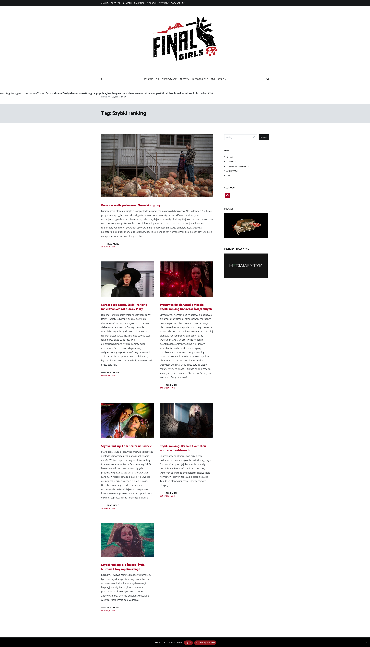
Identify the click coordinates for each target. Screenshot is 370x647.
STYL (213, 79)
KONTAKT (231, 161)
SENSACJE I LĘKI (151, 79)
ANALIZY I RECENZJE (110, 3)
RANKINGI (139, 3)
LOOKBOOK (151, 3)
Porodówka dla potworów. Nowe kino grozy (130, 205)
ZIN (184, 3)
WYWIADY (164, 3)
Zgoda (188, 642)
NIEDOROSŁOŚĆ (200, 79)
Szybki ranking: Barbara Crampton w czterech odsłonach (183, 448)
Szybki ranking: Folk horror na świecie (126, 446)
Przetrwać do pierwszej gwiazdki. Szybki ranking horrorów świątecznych (186, 306)
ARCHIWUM (232, 170)
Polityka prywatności (205, 642)
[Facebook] (227, 195)
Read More (113, 243)
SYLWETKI (127, 3)
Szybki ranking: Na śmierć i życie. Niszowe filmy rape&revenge (123, 567)
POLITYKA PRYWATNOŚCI (238, 166)
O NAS (229, 156)
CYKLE (221, 79)
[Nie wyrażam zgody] (366, 642)
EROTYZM (184, 79)
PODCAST (175, 3)
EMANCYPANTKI (169, 79)
